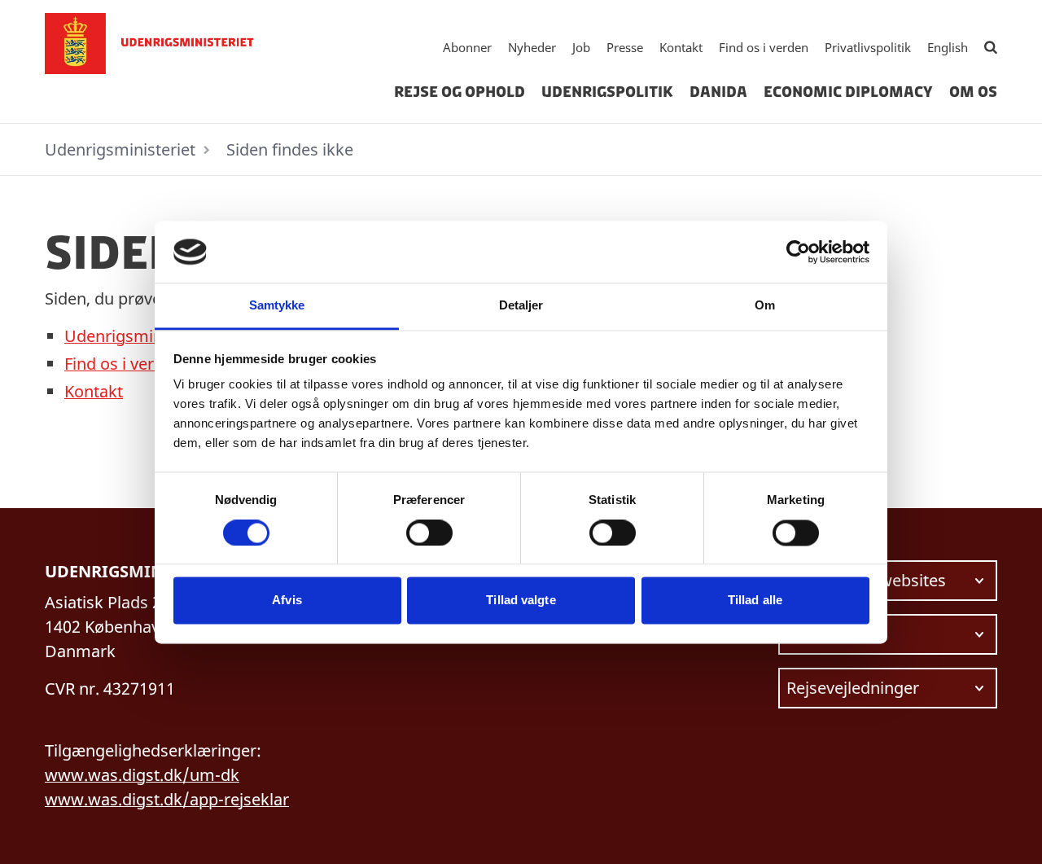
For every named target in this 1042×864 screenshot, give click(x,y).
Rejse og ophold (459, 92)
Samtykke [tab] (277, 306)
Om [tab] (765, 306)
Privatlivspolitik (868, 47)
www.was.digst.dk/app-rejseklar (167, 799)
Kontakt (681, 47)
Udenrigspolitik (607, 92)
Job (581, 47)
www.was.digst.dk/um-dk (142, 775)
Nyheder (532, 47)
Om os (973, 92)
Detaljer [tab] (521, 306)
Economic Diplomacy (848, 92)
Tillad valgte (520, 600)
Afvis (287, 600)
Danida (718, 92)
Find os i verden (763, 47)
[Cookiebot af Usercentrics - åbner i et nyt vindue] (798, 251)
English (947, 47)
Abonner (467, 47)
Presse (624, 47)
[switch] (429, 533)
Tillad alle (755, 600)
